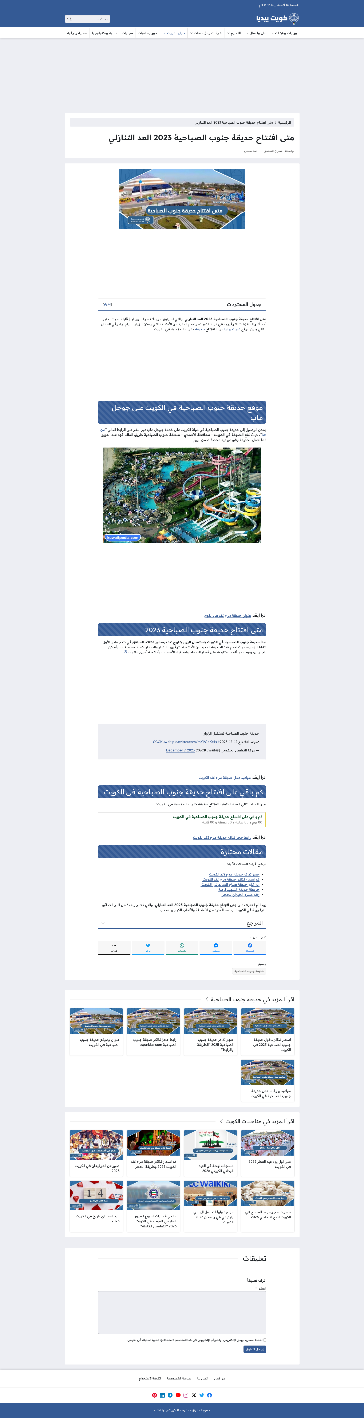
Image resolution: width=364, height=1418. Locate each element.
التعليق (261, 1288)
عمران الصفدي (273, 150)
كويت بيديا (231, 329)
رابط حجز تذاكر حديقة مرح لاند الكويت (222, 837)
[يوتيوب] (178, 1395)
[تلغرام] (170, 1395)
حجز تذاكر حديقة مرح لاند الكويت (234, 874)
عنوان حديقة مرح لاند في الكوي (227, 615)
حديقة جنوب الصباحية (249, 971)
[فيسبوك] (209, 1395)
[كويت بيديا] (278, 19)
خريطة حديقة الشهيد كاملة (239, 889)
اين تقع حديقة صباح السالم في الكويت (230, 884)
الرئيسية (284, 122)
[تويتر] (201, 1395)
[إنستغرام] (186, 1395)
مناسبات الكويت (243, 1121)
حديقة (200, 329)
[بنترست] (154, 1395)
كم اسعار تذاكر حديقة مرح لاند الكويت (231, 879)
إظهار (107, 304)
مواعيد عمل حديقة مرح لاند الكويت (224, 777)
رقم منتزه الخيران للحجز (240, 894)
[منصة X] (193, 1395)
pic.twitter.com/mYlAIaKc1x (194, 742)
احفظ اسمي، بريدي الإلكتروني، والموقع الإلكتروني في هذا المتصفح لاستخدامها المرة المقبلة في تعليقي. (194, 1340)
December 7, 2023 (180, 750)
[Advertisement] (182, 72)
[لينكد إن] (162, 1395)
